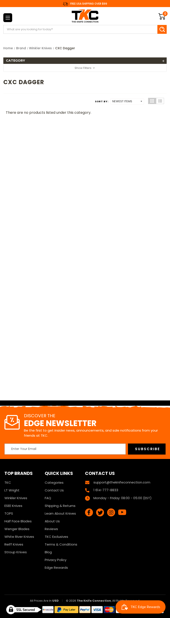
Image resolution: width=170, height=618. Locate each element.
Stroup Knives (15, 552)
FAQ (48, 498)
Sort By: (101, 101)
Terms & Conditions (61, 544)
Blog (48, 552)
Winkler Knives (15, 498)
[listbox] (127, 101)
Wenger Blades (16, 529)
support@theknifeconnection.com (121, 482)
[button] (85, 60)
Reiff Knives (13, 544)
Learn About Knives (60, 513)
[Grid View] (152, 101)
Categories (54, 482)
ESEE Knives (13, 505)
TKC (7, 482)
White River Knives (19, 536)
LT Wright (11, 490)
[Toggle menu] (7, 17)
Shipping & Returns (60, 505)
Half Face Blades (18, 521)
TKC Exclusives (56, 536)
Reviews (51, 529)
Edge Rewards (56, 567)
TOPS (8, 513)
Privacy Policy (55, 559)
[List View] (160, 101)
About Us (52, 521)
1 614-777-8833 (105, 490)
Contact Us (54, 490)
